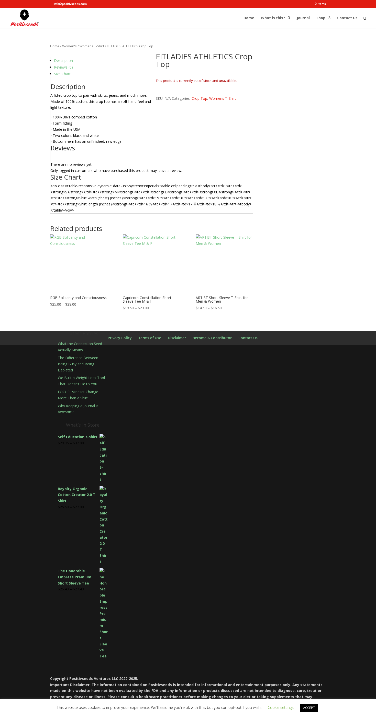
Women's (69, 46)
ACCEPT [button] (309, 707)
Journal (303, 18)
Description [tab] (63, 60)
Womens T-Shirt (92, 46)
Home (249, 18)
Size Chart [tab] (62, 73)
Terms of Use (149, 337)
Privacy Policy (120, 337)
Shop (320, 18)
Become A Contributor (212, 337)
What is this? (273, 18)
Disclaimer (177, 337)
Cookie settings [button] (281, 707)
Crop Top (199, 98)
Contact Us (347, 18)
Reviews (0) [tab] (63, 67)
